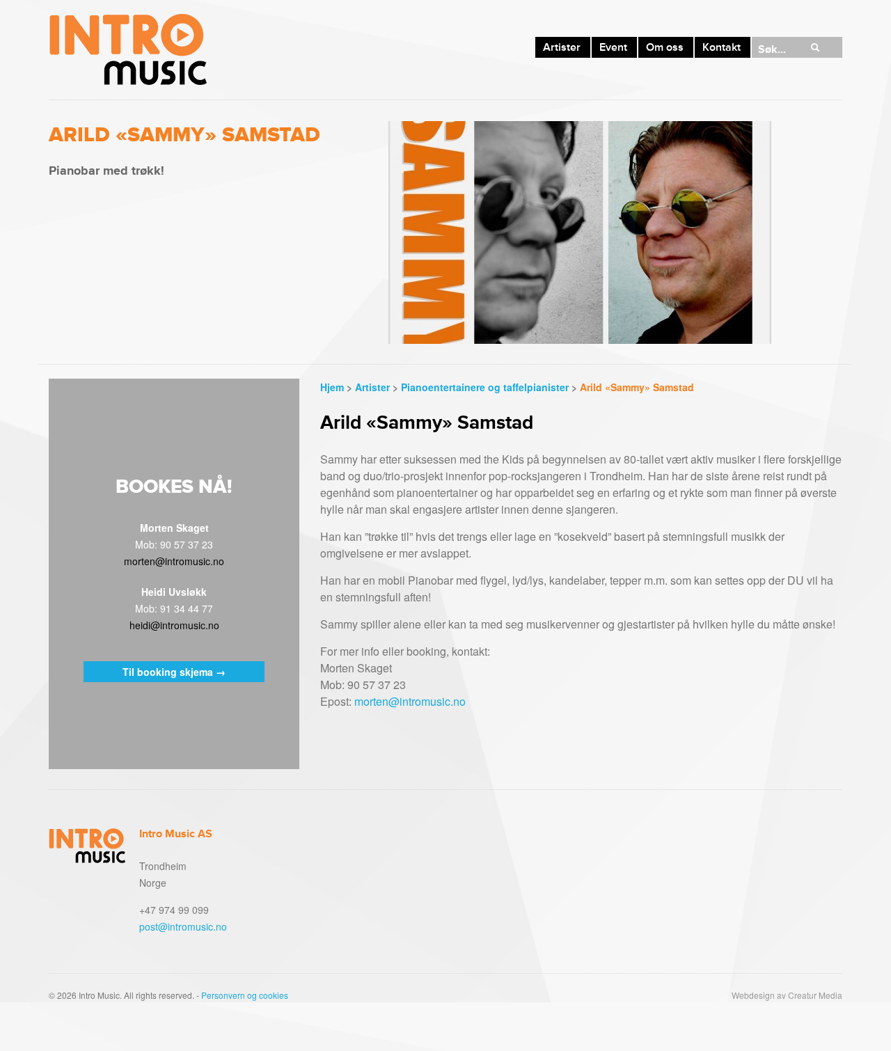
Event (613, 47)
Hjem (332, 387)
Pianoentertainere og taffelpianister (485, 387)
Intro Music (128, 50)
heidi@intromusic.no (174, 625)
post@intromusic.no (183, 926)
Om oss (665, 47)
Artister (562, 47)
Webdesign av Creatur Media (787, 995)
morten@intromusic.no (410, 701)
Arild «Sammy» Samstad (637, 387)
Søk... (772, 49)
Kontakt (721, 47)
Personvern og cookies (244, 995)
